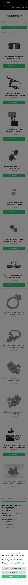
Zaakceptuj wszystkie (14, 576)
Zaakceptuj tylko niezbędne (14, 568)
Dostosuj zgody (14, 572)
